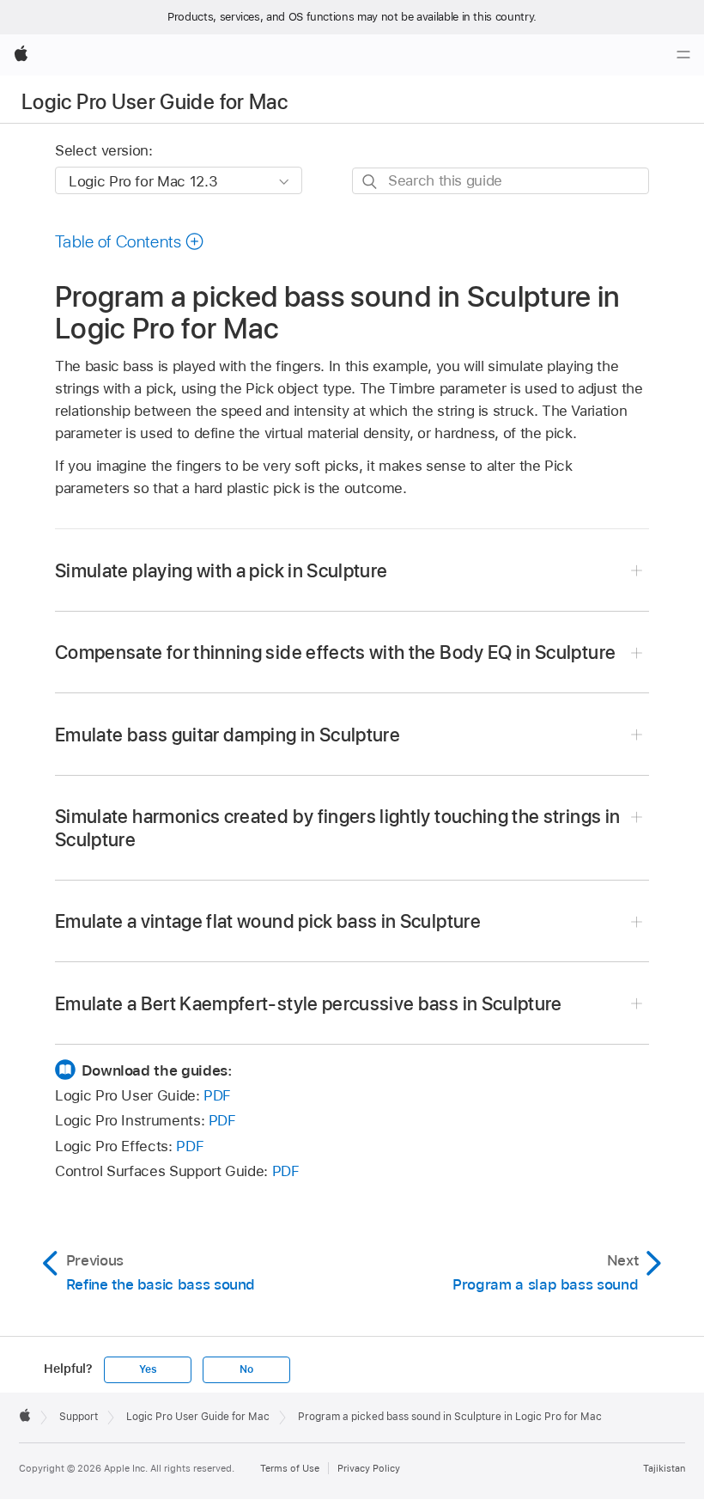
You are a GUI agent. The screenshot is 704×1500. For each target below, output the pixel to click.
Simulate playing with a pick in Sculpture (221, 570)
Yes (147, 1369)
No (246, 1369)
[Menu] (683, 55)
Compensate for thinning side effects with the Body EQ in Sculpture (335, 652)
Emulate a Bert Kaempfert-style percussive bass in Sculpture (308, 1003)
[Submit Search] (370, 182)
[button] (129, 241)
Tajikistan (664, 1468)
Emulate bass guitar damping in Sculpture (227, 734)
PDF (217, 1095)
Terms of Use (289, 1468)
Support (78, 1417)
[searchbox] (500, 181)
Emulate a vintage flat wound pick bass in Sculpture (268, 921)
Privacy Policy (368, 1468)
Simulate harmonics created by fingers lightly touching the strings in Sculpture (337, 828)
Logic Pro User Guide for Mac (154, 101)
